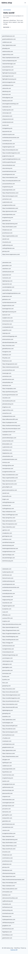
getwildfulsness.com (8, 348)
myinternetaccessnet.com (9, 302)
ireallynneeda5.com (7, 596)
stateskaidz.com (6, 106)
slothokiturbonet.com (8, 271)
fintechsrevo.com (7, 361)
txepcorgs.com (6, 333)
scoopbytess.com (7, 533)
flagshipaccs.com (7, 931)
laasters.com (5, 781)
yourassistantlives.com (8, 183)
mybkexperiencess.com (8, 919)
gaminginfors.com (7, 815)
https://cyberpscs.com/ (8, 885)
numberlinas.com (7, 140)
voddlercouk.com (7, 42)
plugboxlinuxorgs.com (8, 156)
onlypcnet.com (6, 796)
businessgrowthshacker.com (10, 394)
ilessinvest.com (6, 94)
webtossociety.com (7, 51)
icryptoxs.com (6, 621)
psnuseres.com (6, 808)
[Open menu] (25, 3)
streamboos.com (6, 450)
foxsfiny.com (5, 676)
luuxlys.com (5, 125)
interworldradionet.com (8, 165)
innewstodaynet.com (8, 652)
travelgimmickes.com (8, 649)
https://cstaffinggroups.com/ (10, 514)
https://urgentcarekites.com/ (10, 236)
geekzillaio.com (6, 220)
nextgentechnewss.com (8, 551)
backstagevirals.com (8, 70)
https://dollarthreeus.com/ (9, 845)
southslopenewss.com (8, 744)
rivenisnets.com (6, 278)
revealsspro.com (6, 741)
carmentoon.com (6, 199)
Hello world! (8, 13)
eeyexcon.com (6, 314)
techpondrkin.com (7, 818)
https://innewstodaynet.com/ (10, 150)
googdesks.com (6, 925)
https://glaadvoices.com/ (9, 45)
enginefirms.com (6, 330)
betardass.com (6, 895)
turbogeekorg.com (7, 128)
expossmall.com (6, 275)
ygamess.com (6, 530)
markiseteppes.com (7, 722)
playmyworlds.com (7, 793)
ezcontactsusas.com (8, 913)
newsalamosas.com (7, 468)
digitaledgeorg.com (7, 710)
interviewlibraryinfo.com (8, 401)
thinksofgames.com (7, 97)
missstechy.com (6, 242)
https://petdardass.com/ (9, 719)
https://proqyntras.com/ (8, 517)
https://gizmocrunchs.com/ (9, 211)
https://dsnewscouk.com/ (9, 481)
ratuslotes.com (6, 397)
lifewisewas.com (6, 916)
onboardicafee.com (7, 382)
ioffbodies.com (6, 615)
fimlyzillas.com (6, 358)
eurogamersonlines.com (8, 205)
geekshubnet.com (7, 938)
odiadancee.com (6, 864)
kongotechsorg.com (7, 186)
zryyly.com (5, 612)
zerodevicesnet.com (7, 122)
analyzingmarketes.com (8, 190)
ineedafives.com (6, 434)
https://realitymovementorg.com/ (11, 425)
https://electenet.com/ (8, 836)
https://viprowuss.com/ (8, 753)
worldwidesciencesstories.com (10, 137)
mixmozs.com (6, 462)
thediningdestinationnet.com (10, 548)
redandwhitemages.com (9, 63)
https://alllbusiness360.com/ (10, 419)
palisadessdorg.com (7, 404)
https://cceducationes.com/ (9, 888)
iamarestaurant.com (7, 321)
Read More (7, 27)
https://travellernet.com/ (8, 728)
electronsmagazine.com (8, 82)
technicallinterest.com (8, 735)
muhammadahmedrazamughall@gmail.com (14, 15)
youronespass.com (7, 658)
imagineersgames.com (8, 146)
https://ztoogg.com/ (7, 642)
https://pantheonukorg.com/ (10, 391)
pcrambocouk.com (7, 233)
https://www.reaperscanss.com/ (11, 254)
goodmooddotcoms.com (9, 39)
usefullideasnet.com (7, 85)
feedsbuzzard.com (7, 100)
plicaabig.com (6, 48)
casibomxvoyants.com (8, 134)
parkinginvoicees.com (8, 805)
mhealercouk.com (7, 230)
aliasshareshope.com (8, 790)
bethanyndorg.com (7, 910)
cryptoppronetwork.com (8, 431)
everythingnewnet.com (8, 174)
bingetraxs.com (6, 407)
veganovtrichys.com (7, 54)
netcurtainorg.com (7, 168)
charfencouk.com (7, 575)
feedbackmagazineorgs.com (10, 655)
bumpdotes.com (6, 609)
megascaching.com (7, 599)
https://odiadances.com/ (9, 511)
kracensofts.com (6, 496)
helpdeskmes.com (7, 453)
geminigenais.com (7, 536)
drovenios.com (6, 852)
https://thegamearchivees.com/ (10, 630)
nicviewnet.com (6, 505)
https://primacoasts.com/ (9, 521)
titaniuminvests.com (7, 578)
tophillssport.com (7, 762)
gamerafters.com (7, 265)
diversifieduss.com (7, 935)
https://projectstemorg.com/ (10, 223)
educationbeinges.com (8, 557)
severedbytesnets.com (8, 143)
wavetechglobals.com (8, 287)
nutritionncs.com (6, 539)
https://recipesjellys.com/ (9, 388)
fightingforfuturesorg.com (9, 73)
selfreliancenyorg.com (8, 922)
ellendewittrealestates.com (9, 342)
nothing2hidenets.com (8, 248)
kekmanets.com (6, 812)
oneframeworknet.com (8, 645)
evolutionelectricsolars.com (9, 459)
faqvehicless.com (7, 772)
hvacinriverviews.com (8, 775)
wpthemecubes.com (7, 787)
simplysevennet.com (7, 119)
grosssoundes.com (7, 670)
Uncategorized (7, 9)
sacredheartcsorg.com (8, 542)
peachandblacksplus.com (9, 437)
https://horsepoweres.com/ (9, 524)
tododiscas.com (6, 354)
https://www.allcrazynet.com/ (10, 692)
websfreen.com (6, 268)
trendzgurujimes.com (8, 465)
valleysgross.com (7, 664)
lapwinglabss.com (7, 667)
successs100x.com (7, 618)
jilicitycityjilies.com (7, 444)
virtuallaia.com (6, 738)
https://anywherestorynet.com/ (10, 701)
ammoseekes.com (7, 891)
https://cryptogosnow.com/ (9, 422)
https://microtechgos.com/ (9, 882)
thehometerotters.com (8, 799)
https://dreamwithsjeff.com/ (9, 725)
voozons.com (6, 830)
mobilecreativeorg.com (8, 581)
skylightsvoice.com (7, 318)
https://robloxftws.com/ (8, 527)
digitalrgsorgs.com (7, 281)
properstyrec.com (7, 296)
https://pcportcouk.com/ (8, 876)
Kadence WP (14, 950)
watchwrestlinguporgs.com (9, 336)
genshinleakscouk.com (8, 36)
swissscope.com (6, 113)
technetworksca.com (8, 928)
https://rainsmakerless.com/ (10, 177)
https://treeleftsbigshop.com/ (10, 636)
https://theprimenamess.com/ (10, 193)
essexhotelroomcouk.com (9, 171)
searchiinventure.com (8, 379)
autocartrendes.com (7, 441)
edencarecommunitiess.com (10, 898)
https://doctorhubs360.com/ (10, 707)
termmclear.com (6, 673)
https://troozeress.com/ (8, 689)
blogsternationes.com (8, 305)
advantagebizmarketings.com (10, 103)
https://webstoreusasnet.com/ (10, 367)
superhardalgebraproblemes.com (11, 159)
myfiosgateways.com (8, 508)
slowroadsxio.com (7, 116)
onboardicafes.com (7, 456)
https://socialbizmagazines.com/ (11, 153)
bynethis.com (6, 679)
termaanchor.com (7, 324)
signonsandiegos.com (8, 554)
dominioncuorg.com (7, 560)
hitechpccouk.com (7, 870)
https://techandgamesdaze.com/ (11, 695)
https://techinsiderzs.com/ (9, 226)
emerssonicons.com (7, 339)
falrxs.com (5, 682)
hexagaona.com (6, 351)
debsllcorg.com (6, 91)
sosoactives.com (6, 413)
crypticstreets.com (7, 202)
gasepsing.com (6, 685)
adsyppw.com (6, 759)
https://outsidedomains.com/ (10, 208)
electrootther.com (7, 290)
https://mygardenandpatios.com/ (11, 633)
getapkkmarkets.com (8, 747)
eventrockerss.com (7, 858)
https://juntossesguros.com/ (10, 196)
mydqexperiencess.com (8, 416)
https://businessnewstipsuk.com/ (11, 428)
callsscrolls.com (6, 88)
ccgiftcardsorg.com (7, 245)
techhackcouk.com (7, 907)
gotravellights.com (7, 487)
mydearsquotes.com (7, 110)
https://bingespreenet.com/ (9, 364)
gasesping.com (6, 713)
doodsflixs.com (6, 716)
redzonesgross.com (7, 661)
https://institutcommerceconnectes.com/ (13, 879)
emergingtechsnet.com (8, 784)
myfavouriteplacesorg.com (9, 60)
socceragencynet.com (8, 802)
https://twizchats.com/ (8, 345)
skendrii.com (5, 239)
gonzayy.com (5, 251)
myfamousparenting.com (9, 162)
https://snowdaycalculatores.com (11, 180)
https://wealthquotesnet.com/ (10, 639)
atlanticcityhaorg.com (8, 545)
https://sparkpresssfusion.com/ (10, 57)
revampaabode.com (7, 327)
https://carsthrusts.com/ (8, 848)
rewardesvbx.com (7, 602)
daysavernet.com (7, 131)
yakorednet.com (6, 262)
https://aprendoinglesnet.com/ (10, 627)
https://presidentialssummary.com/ (11, 624)
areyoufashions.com (7, 67)
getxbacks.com (6, 299)
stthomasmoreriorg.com (8, 873)
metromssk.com (6, 385)
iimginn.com (5, 499)
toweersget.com (6, 373)
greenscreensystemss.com (9, 490)
